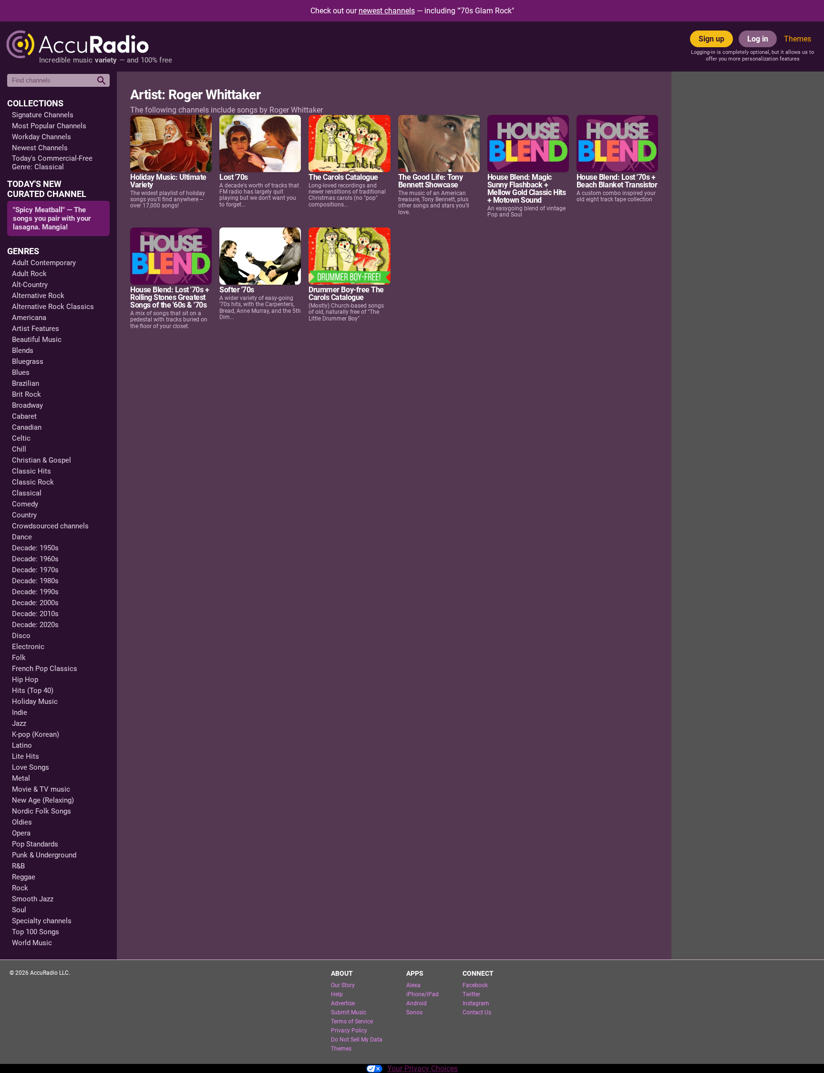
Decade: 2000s (35, 602)
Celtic (21, 438)
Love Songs (30, 767)
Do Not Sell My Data (356, 1039)
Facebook (475, 985)
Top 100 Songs (35, 932)
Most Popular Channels (49, 126)
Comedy (25, 504)
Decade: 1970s (35, 570)
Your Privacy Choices (422, 1068)
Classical (26, 493)
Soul (19, 910)
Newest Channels (40, 148)
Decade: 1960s (35, 559)
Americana (29, 317)
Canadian (26, 427)
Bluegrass (27, 361)
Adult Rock (29, 273)
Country (24, 515)
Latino (22, 745)
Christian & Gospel (41, 460)
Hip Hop (25, 679)
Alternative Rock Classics (53, 306)
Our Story (343, 985)
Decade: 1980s (35, 581)
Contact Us (477, 1012)
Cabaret (24, 416)
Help (337, 994)
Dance (22, 537)
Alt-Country (30, 284)
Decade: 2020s (35, 624)
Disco (21, 635)
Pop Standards (35, 844)
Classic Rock (33, 482)
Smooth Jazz (32, 899)
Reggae (23, 877)
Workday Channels (41, 137)
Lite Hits (25, 756)
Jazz (19, 723)
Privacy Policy (349, 1030)
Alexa (413, 985)
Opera (21, 833)
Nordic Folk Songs (41, 811)
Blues (21, 372)
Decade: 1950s (35, 548)
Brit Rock (26, 394)
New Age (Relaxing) (43, 800)
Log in (757, 38)
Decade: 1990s (35, 592)
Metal (21, 778)
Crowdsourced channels (50, 526)
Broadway (27, 405)
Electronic (28, 646)
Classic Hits (31, 471)
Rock (20, 888)
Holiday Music (35, 701)
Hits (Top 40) (32, 690)
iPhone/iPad (422, 994)
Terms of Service (352, 1021)
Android (416, 1003)
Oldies (22, 822)
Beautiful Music (37, 339)
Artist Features (35, 328)
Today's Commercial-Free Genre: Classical (52, 162)
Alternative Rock (38, 295)
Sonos (414, 1012)
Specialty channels (42, 921)
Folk (19, 657)
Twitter (471, 994)
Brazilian (25, 383)
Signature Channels (42, 115)
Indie (19, 712)
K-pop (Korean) (35, 734)
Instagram (476, 1003)
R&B (18, 866)
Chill (19, 449)
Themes (797, 38)
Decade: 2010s (35, 613)
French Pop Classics (44, 668)
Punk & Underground (44, 855)
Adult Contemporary (44, 262)
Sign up (711, 38)
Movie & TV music (41, 789)
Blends (22, 350)
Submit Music (348, 1012)
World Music (32, 943)
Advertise (343, 1003)
